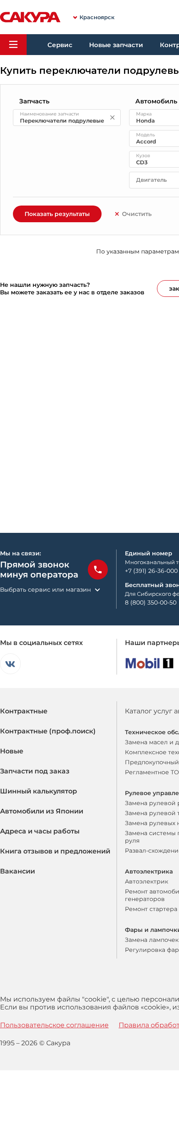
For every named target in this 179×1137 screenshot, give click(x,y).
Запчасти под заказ (35, 771)
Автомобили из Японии (41, 811)
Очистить (137, 214)
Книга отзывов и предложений (55, 851)
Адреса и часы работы (40, 831)
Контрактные (23, 711)
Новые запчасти (116, 45)
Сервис (59, 45)
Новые (11, 751)
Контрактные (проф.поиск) (48, 731)
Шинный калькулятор (38, 791)
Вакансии (17, 871)
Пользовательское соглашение (54, 1025)
